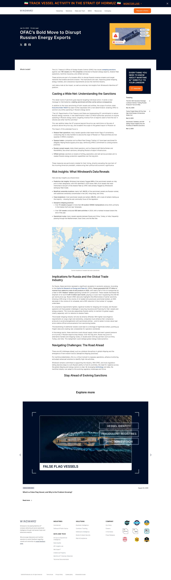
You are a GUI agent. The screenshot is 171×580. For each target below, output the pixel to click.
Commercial (57, 525)
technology (99, 367)
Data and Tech (80, 11)
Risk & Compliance (81, 538)
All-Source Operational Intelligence (60, 538)
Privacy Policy (59, 574)
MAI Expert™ (57, 549)
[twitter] (141, 575)
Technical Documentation (61, 559)
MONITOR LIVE (131, 3)
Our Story (109, 525)
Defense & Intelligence (82, 531)
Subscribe (137, 88)
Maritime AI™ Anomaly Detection (63, 556)
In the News (109, 531)
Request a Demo (142, 11)
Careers (108, 528)
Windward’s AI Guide (80, 574)
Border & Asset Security (83, 535)
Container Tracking (81, 528)
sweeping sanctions (109, 69)
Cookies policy (69, 574)
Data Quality (57, 543)
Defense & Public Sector (61, 528)
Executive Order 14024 (60, 108)
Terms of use (50, 574)
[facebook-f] (149, 575)
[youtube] (145, 575)
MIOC (90, 11)
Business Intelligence (82, 525)
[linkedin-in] (137, 575)
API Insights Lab (58, 546)
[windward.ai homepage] (26, 11)
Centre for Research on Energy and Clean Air (72, 288)
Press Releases (110, 535)
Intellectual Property (60, 552)
